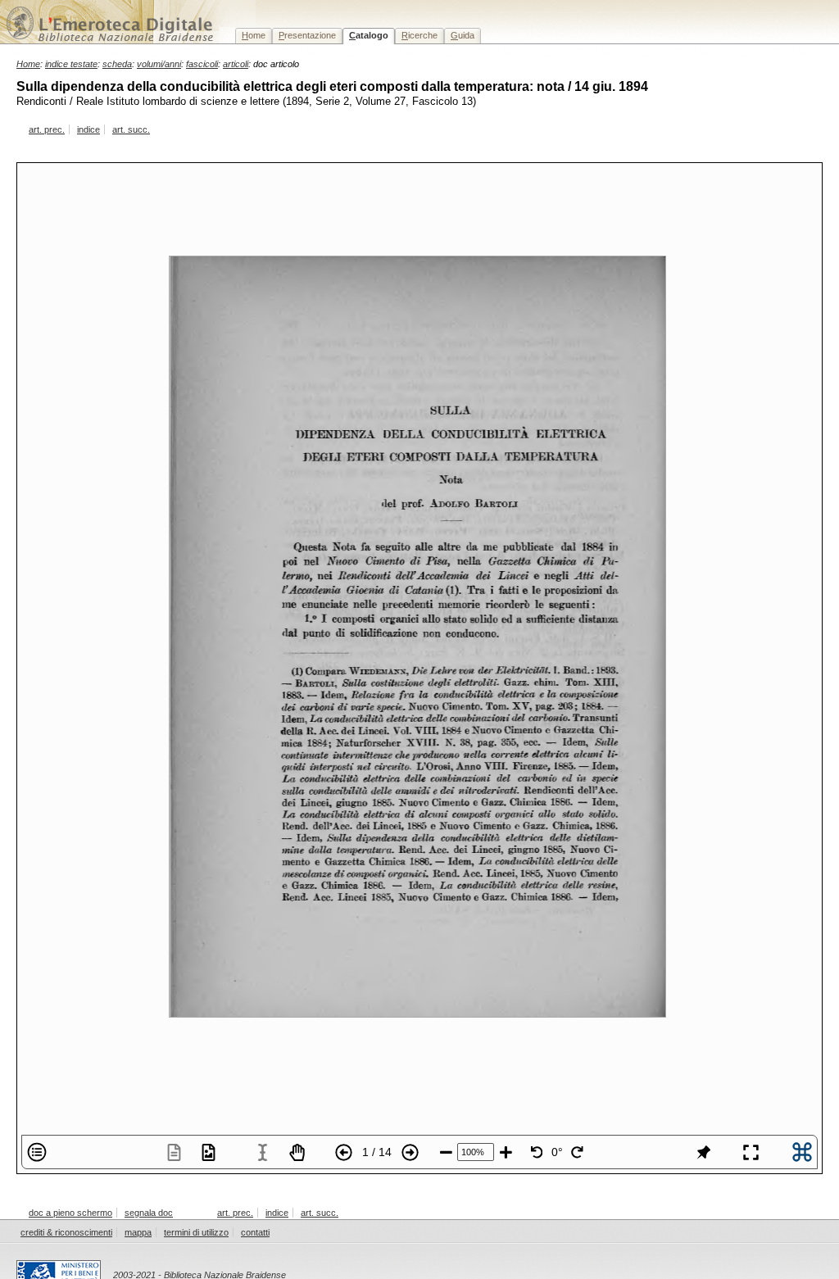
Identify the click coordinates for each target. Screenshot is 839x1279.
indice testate (71, 64)
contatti (255, 1232)
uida (462, 35)
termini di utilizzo (196, 1232)
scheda (117, 64)
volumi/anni (159, 64)
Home (28, 64)
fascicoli (202, 64)
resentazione (307, 35)
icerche (419, 35)
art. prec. (47, 129)
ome (253, 35)
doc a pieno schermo (70, 1213)
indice (88, 129)
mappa (138, 1232)
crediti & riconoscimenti (66, 1232)
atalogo (368, 35)
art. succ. (131, 129)
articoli (235, 64)
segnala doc (149, 1213)
